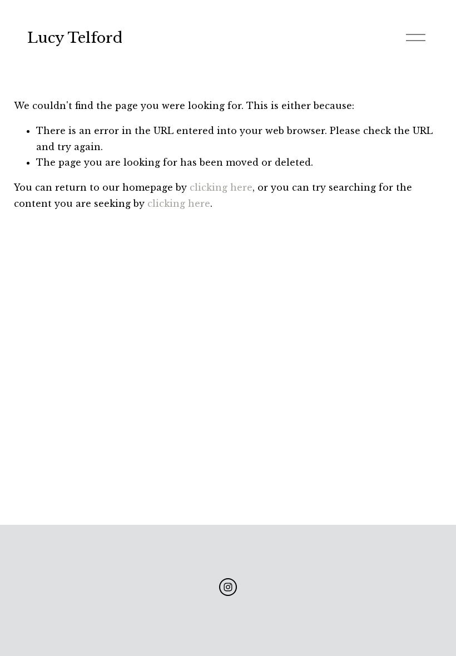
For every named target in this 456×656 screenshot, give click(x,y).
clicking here (221, 187)
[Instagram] (228, 587)
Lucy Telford (74, 38)
